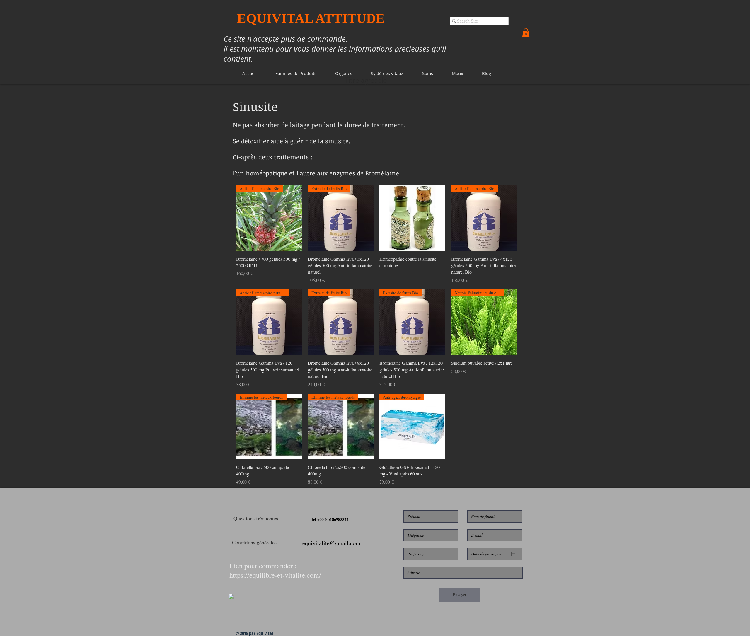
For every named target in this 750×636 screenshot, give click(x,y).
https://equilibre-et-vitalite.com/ (275, 575)
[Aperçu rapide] (412, 218)
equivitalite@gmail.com (331, 543)
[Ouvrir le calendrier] (513, 554)
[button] (296, 73)
